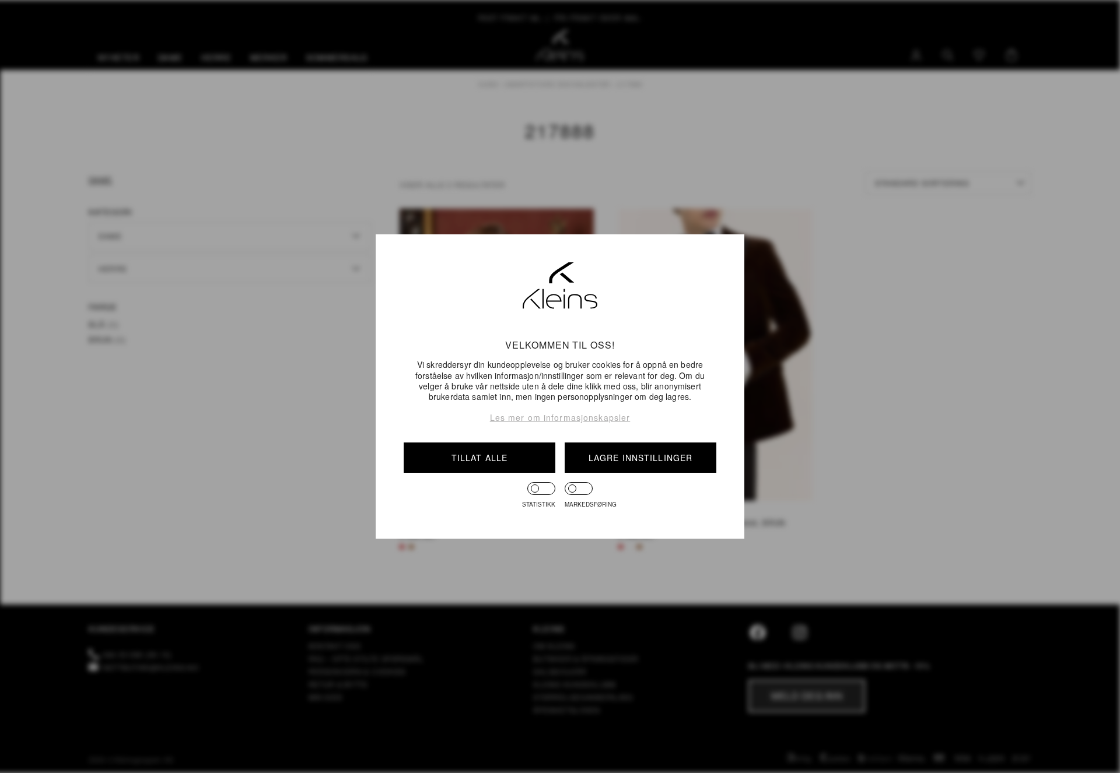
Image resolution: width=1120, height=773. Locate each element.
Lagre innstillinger (640, 457)
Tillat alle (480, 457)
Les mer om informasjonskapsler (560, 417)
